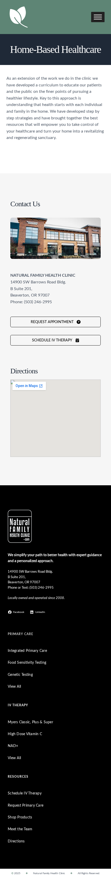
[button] (55, 322)
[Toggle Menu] (98, 16)
